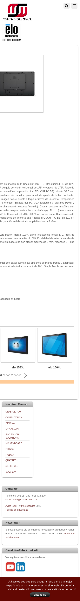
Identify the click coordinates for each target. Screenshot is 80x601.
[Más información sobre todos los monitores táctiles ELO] (11, 40)
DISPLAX (10, 423)
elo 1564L (54, 367)
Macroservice (28, 506)
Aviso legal (11, 506)
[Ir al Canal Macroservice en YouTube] (10, 571)
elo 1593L (18, 367)
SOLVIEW (10, 471)
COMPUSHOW (13, 412)
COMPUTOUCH (14, 417)
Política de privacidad (16, 509)
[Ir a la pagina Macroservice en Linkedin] (20, 571)
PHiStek (9, 449)
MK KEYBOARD (14, 443)
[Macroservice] (17, 19)
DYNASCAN (12, 429)
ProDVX (9, 454)
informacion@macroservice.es (21, 499)
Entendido (40, 594)
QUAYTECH (11, 460)
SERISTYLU (11, 466)
